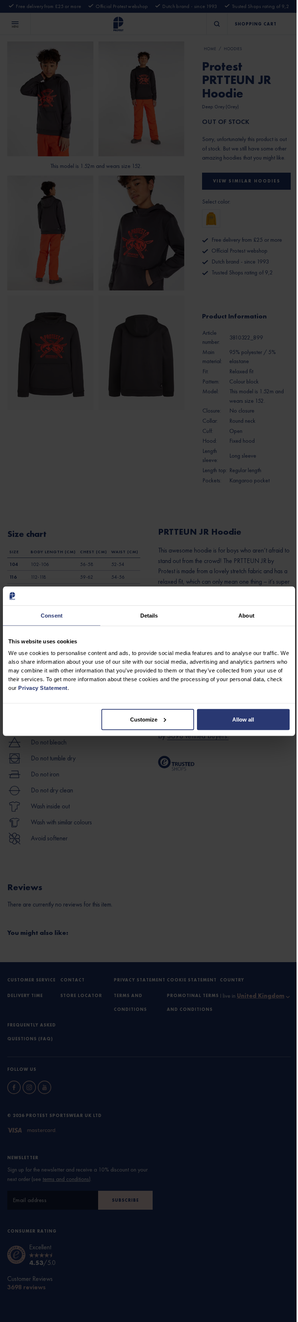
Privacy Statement (43, 687)
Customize (143, 719)
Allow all (243, 719)
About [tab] (246, 615)
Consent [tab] (52, 615)
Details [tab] (149, 615)
